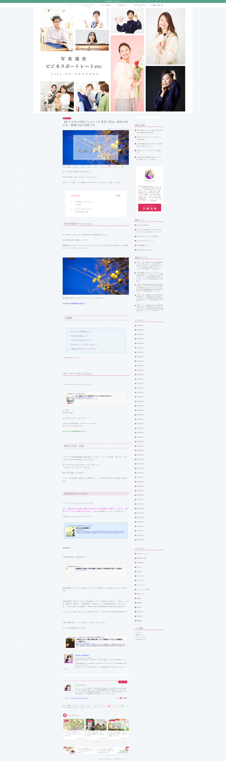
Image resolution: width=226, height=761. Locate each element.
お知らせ (139, 571)
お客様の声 (140, 562)
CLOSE (118, 195)
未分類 (139, 607)
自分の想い (140, 611)
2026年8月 (140, 325)
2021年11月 (140, 513)
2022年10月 (140, 464)
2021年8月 (140, 526)
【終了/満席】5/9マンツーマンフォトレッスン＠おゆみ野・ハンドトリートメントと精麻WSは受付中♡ (149, 274)
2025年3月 (140, 361)
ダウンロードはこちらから (83, 209)
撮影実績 (139, 602)
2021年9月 (140, 522)
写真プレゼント (67, 118)
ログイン (139, 632)
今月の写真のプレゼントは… (84, 201)
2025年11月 (140, 343)
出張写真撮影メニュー (123, 5)
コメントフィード (141, 637)
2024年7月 (140, 383)
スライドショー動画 (143, 589)
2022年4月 (140, 490)
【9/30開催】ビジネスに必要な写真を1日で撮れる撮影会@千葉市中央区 (150, 131)
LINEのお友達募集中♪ (105, 5)
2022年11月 (140, 459)
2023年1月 (140, 450)
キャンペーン (141, 585)
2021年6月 (140, 535)
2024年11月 (140, 374)
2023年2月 (140, 446)
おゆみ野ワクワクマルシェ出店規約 (147, 236)
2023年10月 (140, 410)
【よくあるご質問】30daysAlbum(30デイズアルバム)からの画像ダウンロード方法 (149, 231)
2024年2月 (140, 397)
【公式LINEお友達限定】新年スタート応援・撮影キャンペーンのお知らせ (149, 158)
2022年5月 (140, 486)
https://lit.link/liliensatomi (79, 698)
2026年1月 (140, 339)
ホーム (71, 5)
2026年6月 (140, 330)
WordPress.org (141, 639)
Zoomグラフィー (142, 553)
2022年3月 (140, 495)
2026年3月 (140, 334)
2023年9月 (140, 415)
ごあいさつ (140, 576)
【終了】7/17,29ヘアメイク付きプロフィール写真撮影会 (150, 138)
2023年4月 (140, 437)
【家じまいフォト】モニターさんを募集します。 (149, 152)
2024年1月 (140, 401)
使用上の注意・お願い (82, 211)
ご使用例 (78, 204)
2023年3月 (140, 441)
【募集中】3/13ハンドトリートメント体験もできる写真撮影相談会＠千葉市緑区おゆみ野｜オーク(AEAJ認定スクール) (149, 289)
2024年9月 (140, 379)
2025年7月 (140, 348)
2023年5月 (140, 432)
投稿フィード (140, 635)
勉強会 (139, 598)
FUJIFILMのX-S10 (76, 303)
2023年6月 (140, 428)
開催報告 (139, 620)
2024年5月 (140, 388)
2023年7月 (140, 423)
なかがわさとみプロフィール (88, 5)
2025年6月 (140, 352)
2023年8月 (140, 419)
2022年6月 (140, 481)
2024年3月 (140, 392)
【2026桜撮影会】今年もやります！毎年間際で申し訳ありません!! (149, 145)
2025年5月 (140, 356)
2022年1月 (140, 504)
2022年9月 (140, 468)
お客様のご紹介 (142, 558)
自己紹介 (139, 616)
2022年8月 (140, 473)
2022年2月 (140, 499)
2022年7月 (140, 477)
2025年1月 (140, 370)
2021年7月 (140, 531)
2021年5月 (140, 539)
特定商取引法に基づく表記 (140, 5)
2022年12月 (140, 455)
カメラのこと (141, 580)
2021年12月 (140, 508)
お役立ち (139, 567)
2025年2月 (140, 365)
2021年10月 (140, 517)
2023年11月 (140, 406)
